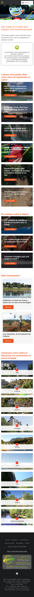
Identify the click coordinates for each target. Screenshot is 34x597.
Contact (27, 543)
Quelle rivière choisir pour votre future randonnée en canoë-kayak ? (15, 88)
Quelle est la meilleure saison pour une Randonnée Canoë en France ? (16, 149)
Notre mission (19, 543)
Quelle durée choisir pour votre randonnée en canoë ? (16, 129)
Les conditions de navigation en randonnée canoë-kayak (16, 240)
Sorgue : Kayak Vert (22, 586)
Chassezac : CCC (11, 582)
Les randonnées (24, 539)
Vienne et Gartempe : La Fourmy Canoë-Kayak (17, 589)
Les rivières (14, 539)
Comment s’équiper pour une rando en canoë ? (16, 258)
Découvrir (8, 307)
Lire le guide (10, 95)
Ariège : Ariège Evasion (9, 581)
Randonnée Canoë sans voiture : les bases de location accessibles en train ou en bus (17, 172)
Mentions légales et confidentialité (17, 546)
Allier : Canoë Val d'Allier (9, 579)
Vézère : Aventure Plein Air (22, 588)
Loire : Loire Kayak (11, 586)
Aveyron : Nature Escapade (23, 581)
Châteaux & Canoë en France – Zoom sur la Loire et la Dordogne (17, 301)
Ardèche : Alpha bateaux (23, 579)
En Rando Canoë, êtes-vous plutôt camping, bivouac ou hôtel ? (16, 109)
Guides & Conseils (9, 543)
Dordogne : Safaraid (22, 582)
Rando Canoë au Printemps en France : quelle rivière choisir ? (16, 194)
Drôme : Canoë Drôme (17, 584)
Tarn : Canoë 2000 (9, 588)
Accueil (7, 539)
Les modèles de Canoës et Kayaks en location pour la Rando (15, 222)
